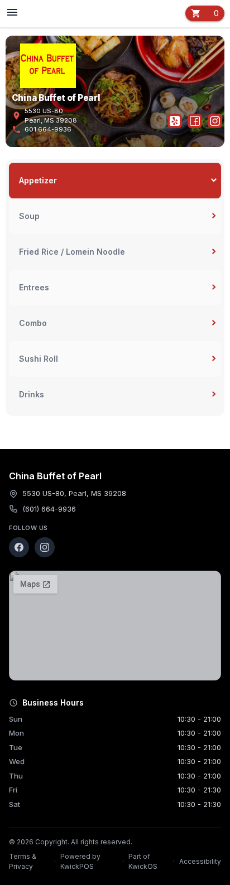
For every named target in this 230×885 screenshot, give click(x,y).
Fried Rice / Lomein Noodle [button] (72, 251)
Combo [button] (33, 323)
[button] (33, 14)
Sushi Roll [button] (38, 358)
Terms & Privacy (22, 861)
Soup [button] (29, 216)
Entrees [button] (34, 287)
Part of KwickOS (142, 861)
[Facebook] (19, 547)
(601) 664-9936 (49, 508)
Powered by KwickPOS (80, 861)
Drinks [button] (31, 394)
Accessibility (200, 861)
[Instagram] (45, 547)
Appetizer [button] (38, 180)
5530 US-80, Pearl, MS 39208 (74, 493)
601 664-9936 (41, 129)
